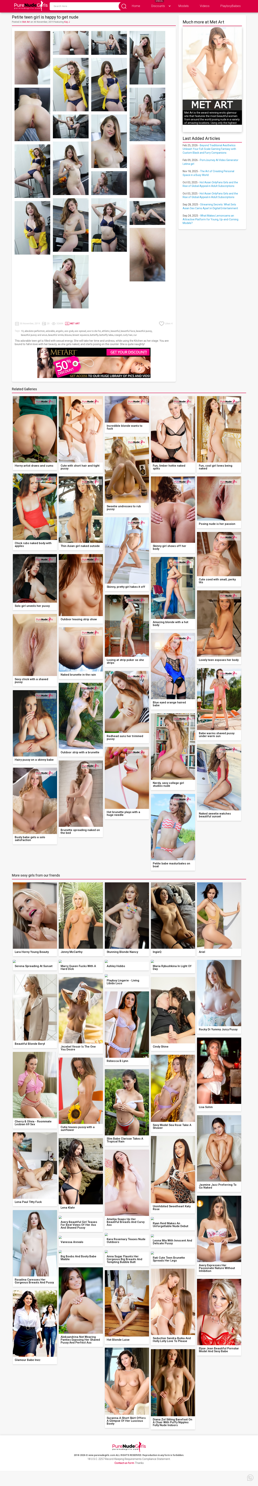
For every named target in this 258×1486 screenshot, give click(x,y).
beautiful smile (56, 335)
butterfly (94, 335)
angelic (59, 331)
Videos (204, 6)
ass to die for (94, 331)
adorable (50, 331)
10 (22, 331)
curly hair (127, 335)
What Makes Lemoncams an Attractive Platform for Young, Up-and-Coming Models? (210, 219)
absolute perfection (35, 331)
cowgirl (118, 335)
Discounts (158, 6)
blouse (68, 335)
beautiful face (128, 331)
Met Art (26, 22)
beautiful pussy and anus (34, 335)
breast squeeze (81, 335)
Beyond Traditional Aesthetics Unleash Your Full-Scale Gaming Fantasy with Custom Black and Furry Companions (209, 149)
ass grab (68, 331)
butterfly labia (106, 335)
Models (183, 6)
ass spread (80, 331)
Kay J (67, 22)
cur (135, 335)
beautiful (115, 331)
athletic (106, 331)
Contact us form (124, 1462)
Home (136, 6)
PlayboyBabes (230, 6)
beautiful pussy (144, 331)
